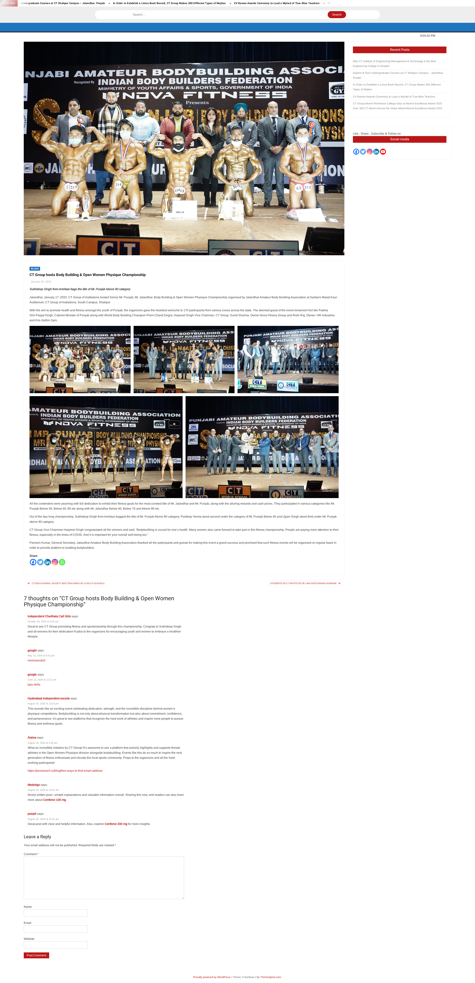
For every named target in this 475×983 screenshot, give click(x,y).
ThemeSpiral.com (270, 977)
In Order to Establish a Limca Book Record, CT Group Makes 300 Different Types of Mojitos (67, 3)
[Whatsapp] (62, 562)
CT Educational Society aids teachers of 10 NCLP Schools (68, 583)
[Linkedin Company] (376, 152)
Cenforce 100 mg (54, 799)
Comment (31, 854)
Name (28, 906)
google (32, 650)
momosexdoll (37, 660)
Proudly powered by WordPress (211, 977)
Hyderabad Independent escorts (49, 698)
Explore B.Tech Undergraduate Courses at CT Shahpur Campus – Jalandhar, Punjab (398, 75)
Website (29, 938)
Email (27, 922)
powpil (32, 813)
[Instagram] (55, 562)
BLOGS (35, 268)
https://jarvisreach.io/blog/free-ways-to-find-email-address (65, 770)
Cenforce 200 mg (116, 823)
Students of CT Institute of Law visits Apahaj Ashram (303, 583)
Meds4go (34, 784)
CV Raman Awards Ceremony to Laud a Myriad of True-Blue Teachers (175, 3)
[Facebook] (33, 562)
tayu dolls (34, 684)
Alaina (32, 737)
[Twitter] (40, 562)
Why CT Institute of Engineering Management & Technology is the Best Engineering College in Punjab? (394, 63)
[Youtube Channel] (383, 152)
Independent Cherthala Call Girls (49, 616)
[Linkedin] (47, 562)
